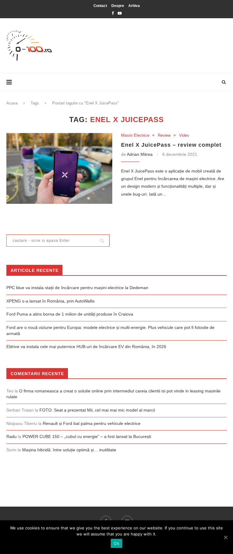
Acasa (12, 103)
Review (164, 135)
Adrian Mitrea (140, 154)
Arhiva (134, 6)
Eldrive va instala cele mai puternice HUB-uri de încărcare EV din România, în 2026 (86, 346)
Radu (11, 436)
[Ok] (225, 537)
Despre (117, 6)
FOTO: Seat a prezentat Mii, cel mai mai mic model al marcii (97, 410)
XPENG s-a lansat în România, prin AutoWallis (50, 301)
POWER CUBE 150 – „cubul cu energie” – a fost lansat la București (86, 436)
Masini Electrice (135, 135)
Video (184, 135)
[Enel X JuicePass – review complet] (59, 168)
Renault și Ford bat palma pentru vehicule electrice (91, 423)
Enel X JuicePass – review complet (171, 145)
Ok (116, 543)
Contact (100, 6)
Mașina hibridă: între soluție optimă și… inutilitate (69, 449)
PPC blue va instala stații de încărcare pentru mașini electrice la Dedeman (77, 287)
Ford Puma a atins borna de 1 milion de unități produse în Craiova (69, 314)
